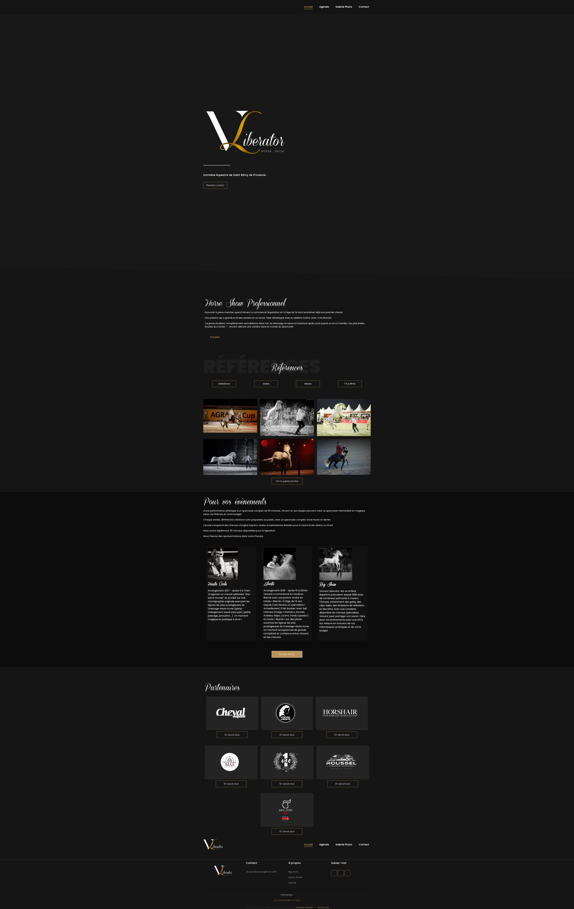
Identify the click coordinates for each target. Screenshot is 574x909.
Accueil (308, 7)
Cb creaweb (280, 900)
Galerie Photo (343, 7)
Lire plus (215, 337)
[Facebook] (334, 873)
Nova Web (295, 900)
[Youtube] (348, 873)
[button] (287, 337)
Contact (364, 7)
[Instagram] (341, 873)
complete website (304, 907)
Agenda (324, 7)
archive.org (323, 907)
